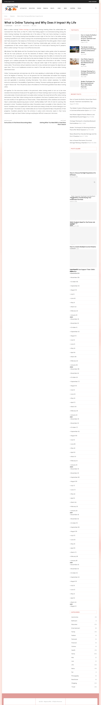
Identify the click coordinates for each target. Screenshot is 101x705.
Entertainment (84, 628)
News (65, 8)
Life (84, 665)
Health (52, 8)
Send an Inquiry (93, 1)
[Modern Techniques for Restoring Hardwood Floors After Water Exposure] (74, 84)
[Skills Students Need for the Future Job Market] (83, 211)
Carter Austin (9, 25)
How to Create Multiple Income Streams (83, 247)
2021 (71, 417)
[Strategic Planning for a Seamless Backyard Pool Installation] (74, 73)
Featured (84, 639)
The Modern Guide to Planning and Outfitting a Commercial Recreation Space (88, 49)
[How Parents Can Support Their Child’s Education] (83, 258)
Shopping (72, 8)
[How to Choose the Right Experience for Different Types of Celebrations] (83, 162)
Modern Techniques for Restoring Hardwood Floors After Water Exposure (88, 84)
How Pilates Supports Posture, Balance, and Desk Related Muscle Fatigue (87, 61)
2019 (71, 512)
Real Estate (84, 679)
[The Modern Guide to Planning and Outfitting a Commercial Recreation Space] (74, 49)
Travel (79, 8)
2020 (71, 467)
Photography (84, 676)
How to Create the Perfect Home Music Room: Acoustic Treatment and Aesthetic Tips (89, 37)
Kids (84, 657)
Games (84, 646)
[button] (72, 165)
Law (84, 661)
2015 (71, 604)
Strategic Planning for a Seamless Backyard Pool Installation (88, 72)
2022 (71, 367)
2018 (71, 562)
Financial (45, 8)
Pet (84, 672)
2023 (71, 317)
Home (59, 8)
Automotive (23, 8)
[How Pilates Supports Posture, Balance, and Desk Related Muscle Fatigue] (74, 61)
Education (32, 8)
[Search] (96, 8)
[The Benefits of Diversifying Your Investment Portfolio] (83, 186)
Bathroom (84, 621)
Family (84, 632)
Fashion (39, 8)
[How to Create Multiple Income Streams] (83, 236)
